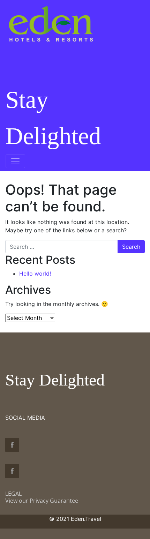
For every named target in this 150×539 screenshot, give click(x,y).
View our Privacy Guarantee (41, 500)
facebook (12, 445)
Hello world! (35, 273)
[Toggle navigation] (15, 161)
